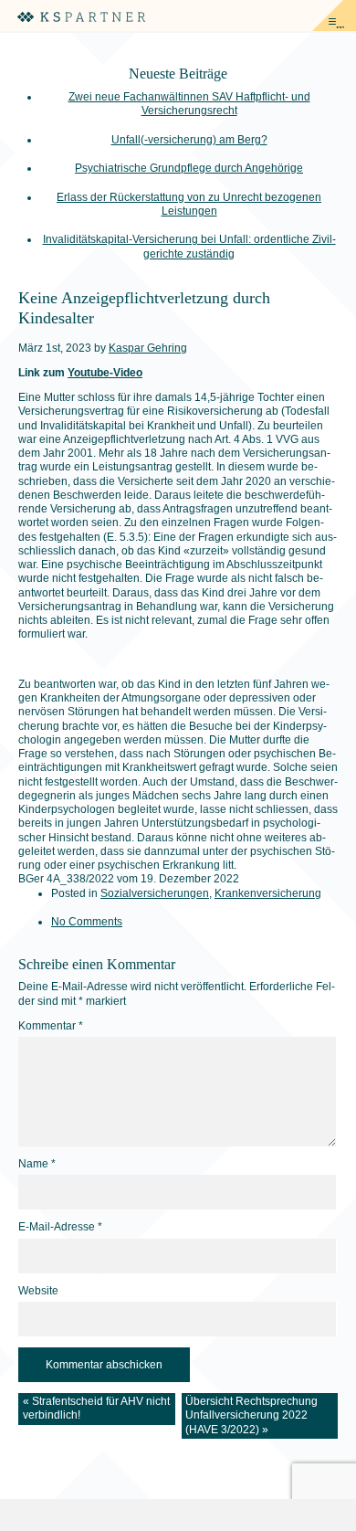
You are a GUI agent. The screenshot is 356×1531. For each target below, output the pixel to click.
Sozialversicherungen (154, 893)
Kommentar (50, 1025)
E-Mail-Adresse (60, 1226)
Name (37, 1163)
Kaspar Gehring (148, 348)
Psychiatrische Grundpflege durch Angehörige (189, 168)
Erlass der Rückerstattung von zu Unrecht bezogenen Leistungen (189, 204)
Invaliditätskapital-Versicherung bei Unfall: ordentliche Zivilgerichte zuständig (189, 246)
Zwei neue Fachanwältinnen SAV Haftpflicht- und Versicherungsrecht (189, 103)
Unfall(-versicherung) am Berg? (189, 139)
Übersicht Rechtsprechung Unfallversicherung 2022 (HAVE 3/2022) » (251, 1415)
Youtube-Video (105, 372)
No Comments (86, 921)
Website (38, 1290)
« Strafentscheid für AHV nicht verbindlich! (96, 1408)
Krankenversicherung (268, 893)
